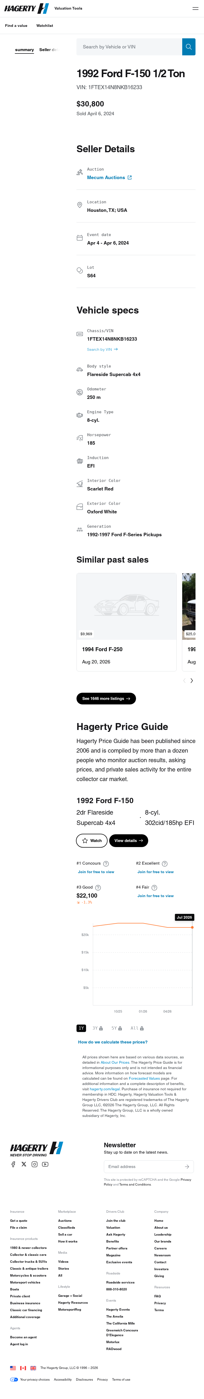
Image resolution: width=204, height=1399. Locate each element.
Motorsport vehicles (25, 1282)
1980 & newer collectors (28, 1247)
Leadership (162, 1234)
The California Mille (120, 1323)
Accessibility (63, 1379)
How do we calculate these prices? (113, 1042)
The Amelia (114, 1316)
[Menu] (195, 8)
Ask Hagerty (115, 1234)
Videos (63, 1261)
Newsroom (162, 1255)
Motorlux (113, 1342)
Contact (160, 1262)
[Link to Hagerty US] (13, 1367)
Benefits (112, 1241)
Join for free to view (96, 872)
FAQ (157, 1296)
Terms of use (121, 1379)
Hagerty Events (118, 1309)
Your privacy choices (35, 1379)
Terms (159, 1310)
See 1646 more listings (103, 698)
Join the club (115, 1220)
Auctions (65, 1220)
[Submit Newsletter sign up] (187, 1167)
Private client (20, 1296)
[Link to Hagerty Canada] (23, 1367)
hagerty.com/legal (105, 1089)
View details (125, 840)
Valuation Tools (68, 8)
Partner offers (117, 1248)
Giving (159, 1276)
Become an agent (23, 1337)
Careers (160, 1248)
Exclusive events (119, 1262)
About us (161, 1227)
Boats (14, 1289)
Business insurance (25, 1303)
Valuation (113, 1227)
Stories (63, 1268)
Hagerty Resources (73, 1302)
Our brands (162, 1241)
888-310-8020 (116, 1289)
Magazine (113, 1255)
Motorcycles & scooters (28, 1275)
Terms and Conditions (135, 1184)
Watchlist (44, 25)
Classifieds (66, 1227)
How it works (68, 1241)
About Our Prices (115, 1062)
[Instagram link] (34, 1164)
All (60, 1275)
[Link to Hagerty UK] (33, 1367)
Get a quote (18, 1220)
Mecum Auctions (106, 177)
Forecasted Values (144, 1078)
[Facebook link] (13, 1164)
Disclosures (84, 1379)
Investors (161, 1269)
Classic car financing (26, 1310)
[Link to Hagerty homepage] (36, 1149)
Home (158, 1220)
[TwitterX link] (24, 1164)
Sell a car (65, 1234)
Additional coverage (25, 1317)
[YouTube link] (45, 1164)
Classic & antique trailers (29, 1268)
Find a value (16, 25)
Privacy (160, 1303)
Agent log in (19, 1344)
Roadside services (120, 1282)
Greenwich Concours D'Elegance (122, 1332)
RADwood (113, 1349)
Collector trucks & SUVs (28, 1261)
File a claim (18, 1227)
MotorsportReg (69, 1309)
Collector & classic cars (28, 1254)
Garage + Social (70, 1295)
